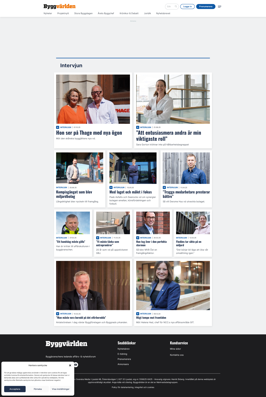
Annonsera (123, 364)
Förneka (38, 389)
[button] (70, 365)
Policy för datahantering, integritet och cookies (133, 387)
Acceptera (15, 389)
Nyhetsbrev (124, 348)
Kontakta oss (177, 354)
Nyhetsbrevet (163, 13)
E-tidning (122, 354)
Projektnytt (63, 13)
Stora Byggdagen (83, 13)
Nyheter (48, 13)
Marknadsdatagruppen (167, 382)
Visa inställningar (60, 389)
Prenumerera (124, 359)
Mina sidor (175, 348)
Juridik (147, 13)
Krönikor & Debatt (129, 13)
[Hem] (60, 6)
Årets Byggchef (106, 13)
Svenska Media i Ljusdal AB (88, 379)
